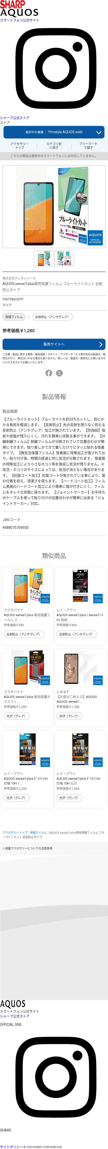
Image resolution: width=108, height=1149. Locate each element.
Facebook (49, 373)
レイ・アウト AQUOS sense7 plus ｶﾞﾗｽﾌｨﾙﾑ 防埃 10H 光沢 (79, 778)
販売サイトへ (54, 344)
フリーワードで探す (88, 145)
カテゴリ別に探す (54, 145)
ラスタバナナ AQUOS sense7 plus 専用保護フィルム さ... (27, 615)
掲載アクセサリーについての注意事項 (28, 848)
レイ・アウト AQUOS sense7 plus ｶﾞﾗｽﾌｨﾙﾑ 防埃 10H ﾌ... (26, 778)
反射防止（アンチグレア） (52, 317)
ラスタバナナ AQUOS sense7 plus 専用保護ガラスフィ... (27, 696)
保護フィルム (14, 317)
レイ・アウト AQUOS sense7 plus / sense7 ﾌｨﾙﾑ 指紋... (80, 615)
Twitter (60, 373)
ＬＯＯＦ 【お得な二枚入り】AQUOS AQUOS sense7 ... (77, 696)
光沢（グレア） (17, 716)
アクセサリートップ (20, 145)
